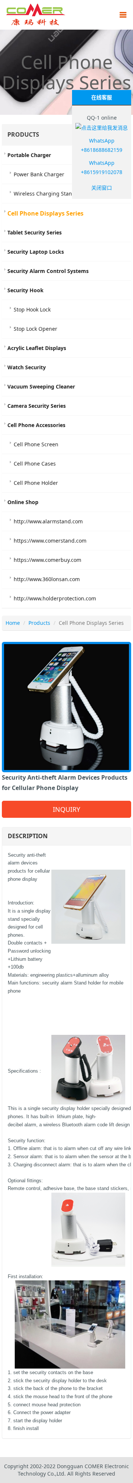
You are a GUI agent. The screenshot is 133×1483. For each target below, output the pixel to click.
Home (13, 622)
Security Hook (25, 290)
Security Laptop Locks (35, 251)
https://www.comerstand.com (50, 540)
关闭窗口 (101, 187)
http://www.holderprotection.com (55, 598)
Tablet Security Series (34, 232)
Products (39, 622)
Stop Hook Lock (32, 309)
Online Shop (22, 502)
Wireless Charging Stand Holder (53, 193)
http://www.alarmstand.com (48, 521)
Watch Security (26, 367)
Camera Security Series (36, 405)
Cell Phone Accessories (36, 425)
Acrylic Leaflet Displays (36, 347)
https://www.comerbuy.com (47, 559)
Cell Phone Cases (35, 463)
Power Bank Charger (39, 174)
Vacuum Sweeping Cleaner (41, 386)
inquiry (66, 809)
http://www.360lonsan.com (47, 579)
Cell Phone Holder (36, 482)
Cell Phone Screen (36, 444)
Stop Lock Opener (35, 328)
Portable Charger (29, 155)
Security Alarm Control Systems (48, 270)
